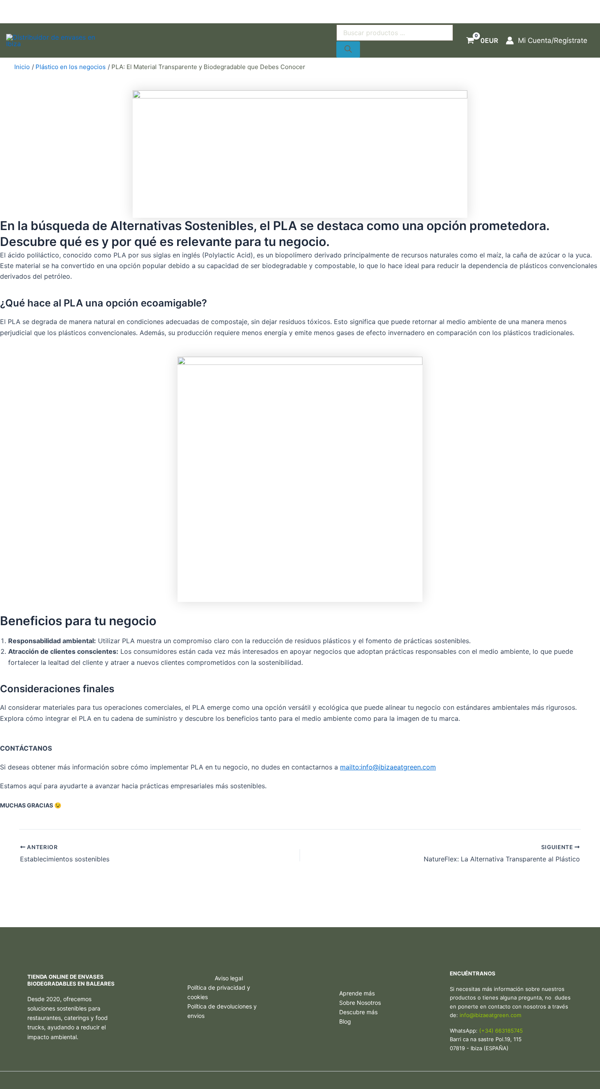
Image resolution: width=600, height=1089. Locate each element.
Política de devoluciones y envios (222, 1011)
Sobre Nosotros (360, 1002)
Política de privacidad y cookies (218, 992)
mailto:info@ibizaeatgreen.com (388, 767)
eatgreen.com (503, 1015)
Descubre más (358, 1011)
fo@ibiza (475, 1015)
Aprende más (357, 993)
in (462, 1015)
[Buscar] (348, 49)
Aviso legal (229, 978)
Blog (345, 1021)
